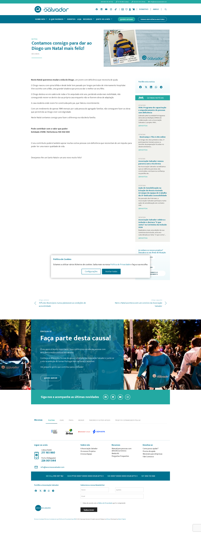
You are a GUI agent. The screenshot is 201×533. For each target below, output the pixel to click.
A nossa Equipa (86, 454)
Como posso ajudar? (150, 448)
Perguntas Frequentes (120, 456)
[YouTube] (106, 9)
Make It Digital (122, 519)
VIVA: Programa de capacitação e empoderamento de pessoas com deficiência (152, 110)
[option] (54, 432)
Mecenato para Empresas (152, 454)
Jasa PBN (74, 519)
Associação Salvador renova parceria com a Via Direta (150, 162)
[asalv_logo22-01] (51, 9)
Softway (108, 519)
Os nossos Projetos (88, 451)
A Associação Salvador (89, 448)
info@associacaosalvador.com (52, 467)
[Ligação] (122, 9)
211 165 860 (48, 452)
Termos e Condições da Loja (51, 519)
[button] (166, 9)
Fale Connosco (148, 456)
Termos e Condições (39, 519)
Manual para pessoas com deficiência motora (121, 449)
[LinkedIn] (101, 9)
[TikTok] (116, 9)
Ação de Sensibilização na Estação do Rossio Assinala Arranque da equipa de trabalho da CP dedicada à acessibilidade (152, 191)
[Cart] (133, 9)
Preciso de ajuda (149, 451)
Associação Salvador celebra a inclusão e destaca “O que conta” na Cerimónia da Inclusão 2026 (152, 223)
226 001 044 (48, 460)
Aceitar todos (111, 271)
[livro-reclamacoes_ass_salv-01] (42, 508)
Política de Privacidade (105, 503)
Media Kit (115, 453)
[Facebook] (97, 9)
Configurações (91, 271)
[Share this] (141, 87)
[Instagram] (111, 9)
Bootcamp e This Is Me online (153, 137)
